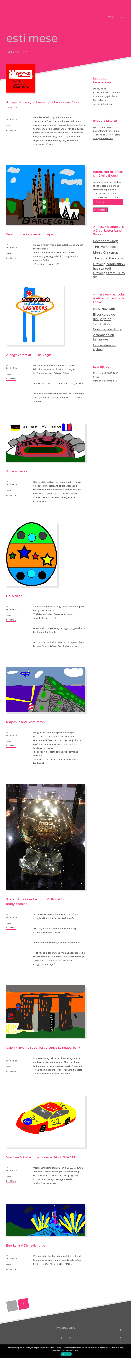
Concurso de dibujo (107, 329)
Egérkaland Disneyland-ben (26, 1245)
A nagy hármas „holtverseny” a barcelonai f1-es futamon (42, 104)
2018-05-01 (11, 368)
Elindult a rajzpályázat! (105, 96)
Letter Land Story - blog (106, 130)
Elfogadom (66, 1354)
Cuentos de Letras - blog (106, 134)
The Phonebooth (105, 247)
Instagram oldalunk (103, 138)
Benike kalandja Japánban (106, 92)
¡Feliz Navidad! (104, 309)
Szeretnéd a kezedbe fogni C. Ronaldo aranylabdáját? (35, 901)
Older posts (23, 1304)
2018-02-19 (11, 1170)
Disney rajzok (100, 88)
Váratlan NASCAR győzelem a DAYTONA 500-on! (44, 1157)
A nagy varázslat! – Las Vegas (29, 355)
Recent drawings (105, 241)
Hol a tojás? (15, 596)
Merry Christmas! (106, 252)
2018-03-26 (11, 735)
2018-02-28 (11, 1061)
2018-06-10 (11, 120)
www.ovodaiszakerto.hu (105, 127)
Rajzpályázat (100, 100)
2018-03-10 (11, 917)
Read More (11, 130)
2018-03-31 (11, 609)
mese (8, 126)
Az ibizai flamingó (102, 104)
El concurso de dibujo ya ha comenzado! (104, 319)
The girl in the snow (108, 258)
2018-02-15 (11, 1259)
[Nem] (128, 1351)
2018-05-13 (11, 247)
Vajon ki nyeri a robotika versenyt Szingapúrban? (43, 1048)
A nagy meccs (17, 471)
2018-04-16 (11, 485)
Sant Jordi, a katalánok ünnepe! (30, 234)
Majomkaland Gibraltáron (25, 722)
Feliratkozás (100, 209)
